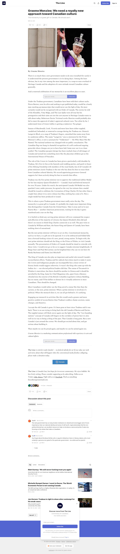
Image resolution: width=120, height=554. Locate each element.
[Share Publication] (98, 3)
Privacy (58, 541)
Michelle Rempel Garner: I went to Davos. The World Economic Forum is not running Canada (50, 484)
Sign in (114, 3)
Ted (33, 420)
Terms (63, 541)
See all (31, 515)
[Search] (94, 3)
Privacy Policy (73, 532)
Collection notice (71, 541)
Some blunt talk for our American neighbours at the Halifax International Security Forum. (50, 473)
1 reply (36, 448)
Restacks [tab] (39, 404)
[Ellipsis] (91, 420)
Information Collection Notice (59, 532)
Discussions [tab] (41, 465)
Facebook (58, 377)
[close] (76, 503)
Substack (51, 550)
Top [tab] (30, 465)
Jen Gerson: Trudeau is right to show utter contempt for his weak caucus (51, 500)
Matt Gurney (38, 476)
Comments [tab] (32, 404)
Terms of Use (68, 530)
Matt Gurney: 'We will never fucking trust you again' (49, 470)
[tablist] (35, 404)
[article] (60, 474)
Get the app (68, 546)
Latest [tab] (34, 465)
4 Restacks (49, 385)
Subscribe (105, 3)
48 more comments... (34, 456)
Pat (33, 436)
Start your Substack (55, 546)
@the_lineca (38, 377)
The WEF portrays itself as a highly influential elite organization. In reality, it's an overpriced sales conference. (51, 489)
